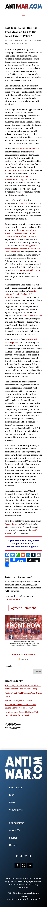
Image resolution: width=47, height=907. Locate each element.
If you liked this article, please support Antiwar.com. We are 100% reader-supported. (23, 543)
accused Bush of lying (15, 170)
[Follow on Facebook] (17, 865)
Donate (13, 845)
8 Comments (22, 43)
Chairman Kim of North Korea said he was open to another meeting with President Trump (21, 233)
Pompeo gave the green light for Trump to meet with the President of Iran (22, 249)
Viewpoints (16, 809)
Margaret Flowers (33, 40)
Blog (11, 794)
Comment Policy (12, 599)
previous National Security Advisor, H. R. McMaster (21, 294)
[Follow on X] (23, 865)
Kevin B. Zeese (13, 40)
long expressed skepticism (27, 149)
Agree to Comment (23, 608)
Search (13, 837)
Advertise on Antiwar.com (23, 654)
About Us (14, 830)
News (12, 802)
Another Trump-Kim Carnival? (19, 700)
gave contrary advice (32, 316)
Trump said (23, 203)
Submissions (16, 822)
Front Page (15, 787)
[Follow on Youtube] (29, 865)
